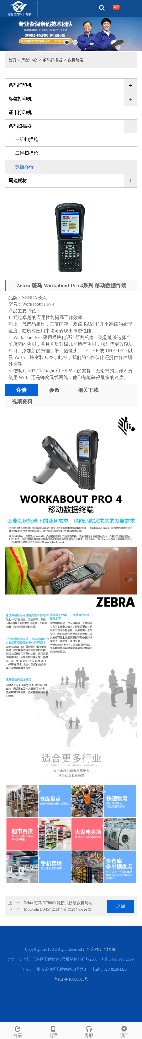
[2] (71, 34)
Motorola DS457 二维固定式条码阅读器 (57, 909)
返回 (120, 906)
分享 (17, 1035)
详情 (21, 390)
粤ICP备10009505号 (71, 979)
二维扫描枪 (26, 153)
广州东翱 (91, 949)
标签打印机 (20, 98)
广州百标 (108, 949)
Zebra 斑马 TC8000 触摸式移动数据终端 (58, 903)
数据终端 (76, 60)
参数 (54, 390)
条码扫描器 (52, 60)
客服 (88, 1035)
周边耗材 (18, 180)
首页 (12, 60)
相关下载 (88, 390)
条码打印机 (20, 85)
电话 (53, 1035)
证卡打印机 (20, 112)
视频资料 (22, 401)
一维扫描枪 (26, 139)
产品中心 (29, 60)
